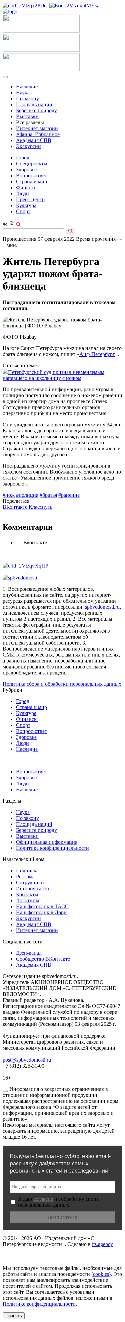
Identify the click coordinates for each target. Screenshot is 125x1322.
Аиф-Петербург (97, 354)
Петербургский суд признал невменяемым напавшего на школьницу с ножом (53, 375)
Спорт (23, 211)
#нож (9, 495)
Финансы (27, 187)
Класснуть (40, 507)
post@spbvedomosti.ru (27, 1060)
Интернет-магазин (37, 128)
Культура (26, 205)
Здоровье (26, 169)
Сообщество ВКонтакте (43, 959)
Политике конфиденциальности (39, 1304)
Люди (22, 193)
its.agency (102, 1244)
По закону (27, 98)
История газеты (34, 888)
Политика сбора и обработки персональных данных (62, 684)
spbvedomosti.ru (102, 607)
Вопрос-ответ (31, 175)
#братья (48, 495)
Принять (13, 1315)
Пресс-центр (30, 199)
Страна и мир (31, 181)
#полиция (27, 495)
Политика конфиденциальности (52, 848)
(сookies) (101, 1274)
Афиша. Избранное (38, 134)
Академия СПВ (33, 140)
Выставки (27, 116)
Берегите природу (36, 110)
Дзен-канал (29, 953)
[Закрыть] (5, 1091)
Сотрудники (30, 882)
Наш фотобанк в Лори (41, 912)
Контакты (27, 894)
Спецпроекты (31, 163)
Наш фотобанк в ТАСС (42, 906)
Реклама (25, 876)
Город (22, 157)
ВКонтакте (16, 507)
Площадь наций (34, 104)
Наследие (27, 86)
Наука (23, 92)
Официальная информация (46, 842)
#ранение (69, 495)
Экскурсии (28, 146)
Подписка (27, 870)
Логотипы (27, 900)
